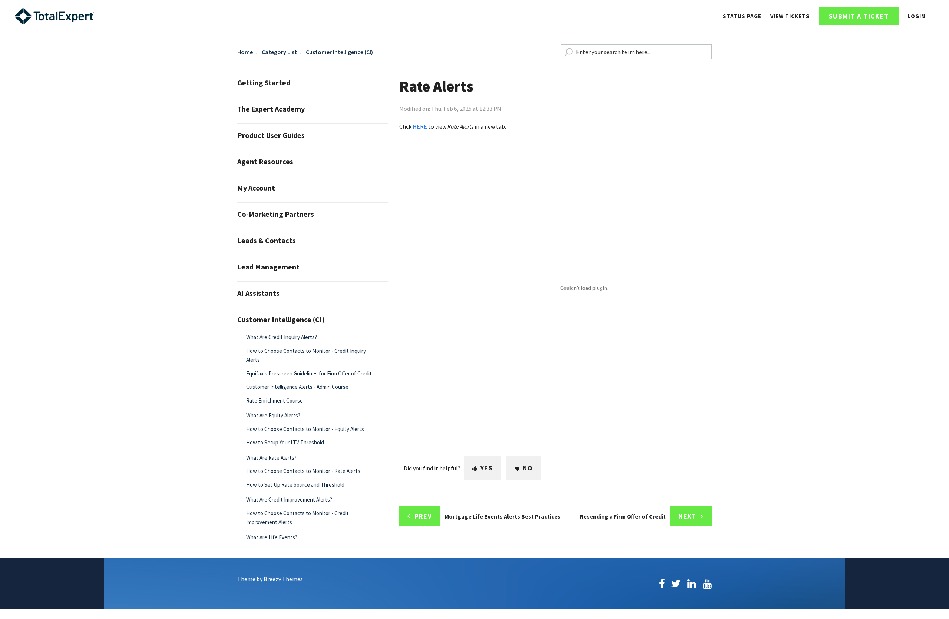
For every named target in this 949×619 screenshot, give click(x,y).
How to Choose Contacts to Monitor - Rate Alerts (303, 470)
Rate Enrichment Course (274, 400)
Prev (423, 516)
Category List (279, 52)
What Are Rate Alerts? (271, 457)
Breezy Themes (283, 579)
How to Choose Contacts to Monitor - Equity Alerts (305, 429)
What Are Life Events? (271, 537)
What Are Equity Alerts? (273, 415)
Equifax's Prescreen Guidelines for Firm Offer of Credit (309, 373)
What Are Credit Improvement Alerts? (289, 499)
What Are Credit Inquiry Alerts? (281, 337)
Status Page (742, 16)
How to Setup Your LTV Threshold (285, 442)
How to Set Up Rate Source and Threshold (295, 484)
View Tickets (790, 16)
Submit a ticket (859, 16)
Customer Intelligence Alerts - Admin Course (297, 386)
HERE (420, 126)
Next (687, 516)
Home (245, 52)
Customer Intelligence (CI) (339, 52)
